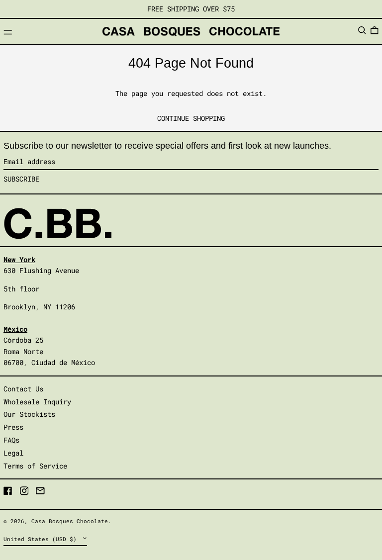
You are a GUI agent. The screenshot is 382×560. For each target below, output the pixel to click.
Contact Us (23, 388)
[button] (362, 30)
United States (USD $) (41, 539)
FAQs (11, 440)
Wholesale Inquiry (37, 401)
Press (13, 427)
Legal (13, 453)
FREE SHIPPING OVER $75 (191, 8)
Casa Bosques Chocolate (69, 521)
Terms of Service (35, 465)
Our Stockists (29, 414)
